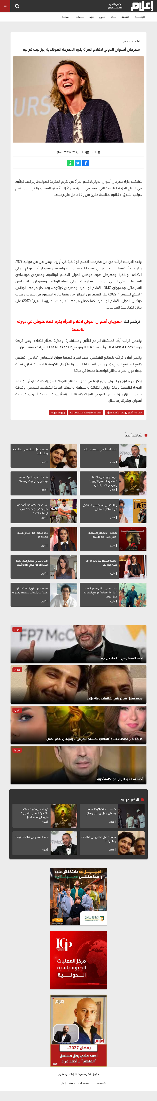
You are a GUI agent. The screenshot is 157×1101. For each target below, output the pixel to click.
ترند (91, 16)
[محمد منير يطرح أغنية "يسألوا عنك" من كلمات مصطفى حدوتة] (63, 595)
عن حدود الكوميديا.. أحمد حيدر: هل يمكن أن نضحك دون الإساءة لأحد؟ (31, 508)
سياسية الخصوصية (81, 1083)
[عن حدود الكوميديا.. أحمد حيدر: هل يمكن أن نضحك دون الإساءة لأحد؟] (63, 511)
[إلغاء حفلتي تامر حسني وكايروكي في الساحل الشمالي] (132, 511)
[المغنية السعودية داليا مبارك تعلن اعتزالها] (132, 567)
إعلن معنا (59, 1083)
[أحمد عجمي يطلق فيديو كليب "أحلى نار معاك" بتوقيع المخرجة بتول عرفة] (132, 595)
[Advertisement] (78, 228)
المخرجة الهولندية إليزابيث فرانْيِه (85, 412)
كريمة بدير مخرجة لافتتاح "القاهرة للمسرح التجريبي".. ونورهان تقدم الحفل (102, 481)
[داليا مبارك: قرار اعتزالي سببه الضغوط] (63, 539)
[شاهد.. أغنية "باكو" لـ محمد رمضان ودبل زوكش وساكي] (63, 483)
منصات (80, 16)
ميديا (113, 16)
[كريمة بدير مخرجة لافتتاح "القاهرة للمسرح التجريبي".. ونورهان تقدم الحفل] (132, 483)
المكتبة (66, 16)
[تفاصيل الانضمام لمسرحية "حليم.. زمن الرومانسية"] (132, 539)
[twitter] (78, 163)
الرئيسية (140, 16)
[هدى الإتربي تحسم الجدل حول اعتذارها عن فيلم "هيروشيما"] (63, 567)
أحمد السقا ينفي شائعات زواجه (100, 449)
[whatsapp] (70, 163)
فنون (102, 16)
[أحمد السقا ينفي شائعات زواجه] (132, 456)
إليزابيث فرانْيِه (58, 412)
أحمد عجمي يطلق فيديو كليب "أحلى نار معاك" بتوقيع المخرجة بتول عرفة (100, 592)
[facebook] (85, 163)
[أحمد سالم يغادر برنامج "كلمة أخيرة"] (78, 765)
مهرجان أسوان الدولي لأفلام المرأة (124, 412)
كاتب (94, 152)
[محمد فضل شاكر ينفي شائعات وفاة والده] (63, 456)
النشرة (125, 16)
